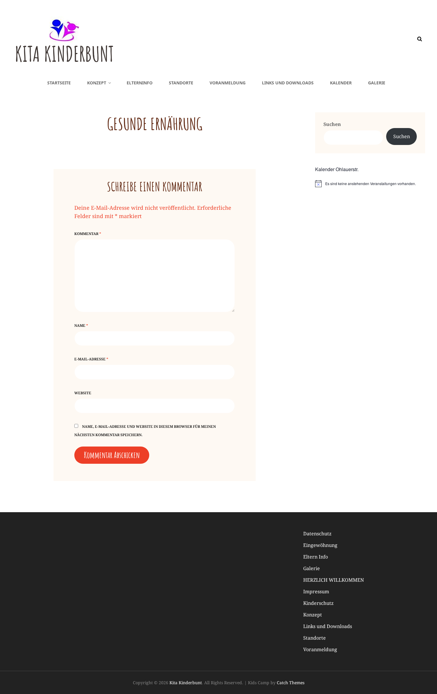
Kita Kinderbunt (64, 54)
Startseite (59, 83)
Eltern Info (315, 556)
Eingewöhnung (320, 545)
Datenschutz (317, 533)
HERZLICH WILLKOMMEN (333, 580)
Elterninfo (140, 83)
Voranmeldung (228, 83)
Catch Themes (290, 682)
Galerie (376, 83)
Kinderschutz (318, 603)
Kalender (341, 83)
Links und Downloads (288, 83)
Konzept (96, 83)
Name (81, 325)
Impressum (316, 591)
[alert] (370, 183)
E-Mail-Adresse (91, 359)
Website (82, 392)
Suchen (332, 124)
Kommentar (87, 233)
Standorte (181, 83)
